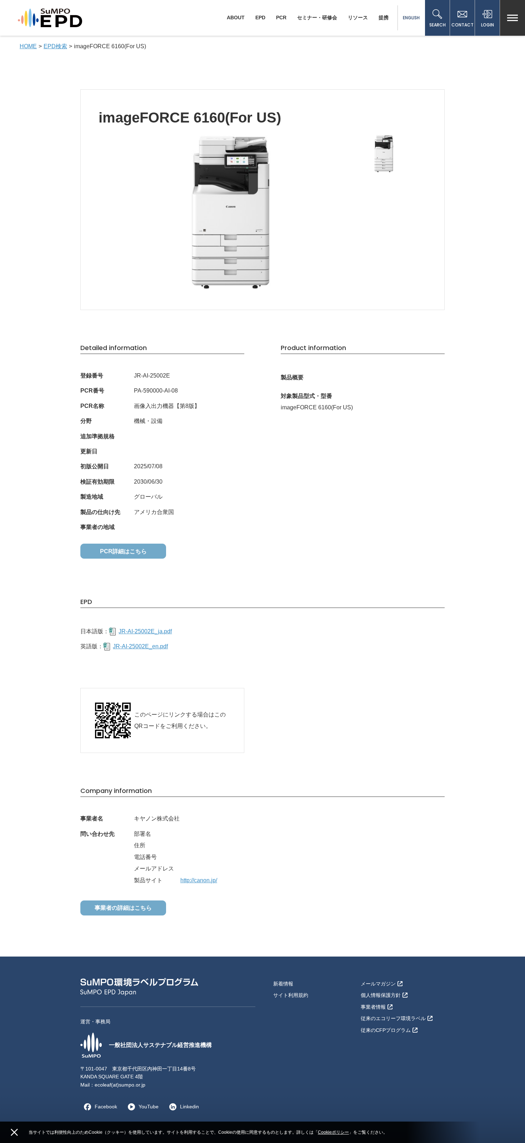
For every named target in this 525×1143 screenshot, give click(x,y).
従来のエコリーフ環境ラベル (393, 1018)
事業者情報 (373, 1007)
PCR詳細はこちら (123, 551)
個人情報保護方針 (381, 995)
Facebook (106, 1106)
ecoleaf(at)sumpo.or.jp (120, 1085)
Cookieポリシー (333, 1132)
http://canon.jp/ (198, 880)
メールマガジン (378, 984)
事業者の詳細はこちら (123, 908)
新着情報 (283, 984)
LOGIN (487, 25)
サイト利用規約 (290, 995)
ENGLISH (411, 18)
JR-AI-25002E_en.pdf (140, 646)
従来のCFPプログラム (386, 1030)
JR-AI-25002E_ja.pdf (145, 631)
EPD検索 (55, 46)
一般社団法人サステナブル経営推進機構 (160, 1045)
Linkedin (189, 1106)
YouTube (149, 1106)
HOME (28, 46)
